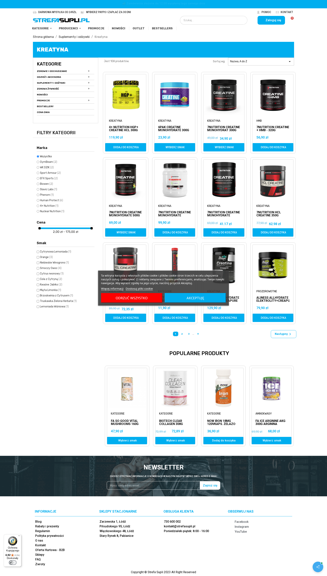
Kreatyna (115, 120)
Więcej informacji (112, 288)
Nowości (42, 94)
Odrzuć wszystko (132, 297)
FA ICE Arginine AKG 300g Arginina (270, 422)
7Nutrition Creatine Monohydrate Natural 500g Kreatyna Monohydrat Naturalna (223, 214)
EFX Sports (49, 178)
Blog (38, 521)
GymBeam (48, 162)
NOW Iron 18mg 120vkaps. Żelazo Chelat (221, 424)
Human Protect (51, 200)
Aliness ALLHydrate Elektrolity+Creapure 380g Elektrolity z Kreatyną (273, 299)
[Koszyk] (290, 20)
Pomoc (266, 12)
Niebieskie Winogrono (54, 262)
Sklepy (39, 555)
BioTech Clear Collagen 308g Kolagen (171, 424)
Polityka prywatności (49, 536)
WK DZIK (47, 167)
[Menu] (19, 536)
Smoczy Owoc (51, 268)
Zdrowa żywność (48, 88)
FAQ (38, 559)
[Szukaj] (242, 20)
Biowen (46, 184)
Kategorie (49, 64)
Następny (283, 334)
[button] (125, 147)
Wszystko (46, 156)
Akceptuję (195, 297)
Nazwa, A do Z (261, 61)
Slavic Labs (48, 189)
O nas (39, 540)
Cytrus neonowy (52, 273)
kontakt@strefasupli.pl (179, 526)
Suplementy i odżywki (51, 83)
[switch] (12, 562)
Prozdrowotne (266, 291)
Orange (46, 257)
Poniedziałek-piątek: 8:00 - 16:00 (186, 531)
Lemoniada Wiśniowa (54, 306)
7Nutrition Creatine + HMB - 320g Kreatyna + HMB (272, 129)
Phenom (47, 194)
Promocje (43, 100)
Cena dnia (43, 112)
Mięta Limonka (50, 290)
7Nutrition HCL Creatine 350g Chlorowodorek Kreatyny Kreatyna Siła (272, 214)
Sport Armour (50, 173)
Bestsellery (45, 106)
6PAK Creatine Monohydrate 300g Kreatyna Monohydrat (173, 129)
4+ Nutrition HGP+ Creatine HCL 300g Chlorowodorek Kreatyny (123, 129)
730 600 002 (172, 521)
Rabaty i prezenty (47, 526)
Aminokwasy (263, 413)
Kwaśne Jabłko (51, 284)
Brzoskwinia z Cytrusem (56, 295)
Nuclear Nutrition (52, 211)
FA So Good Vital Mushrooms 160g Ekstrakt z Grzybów (125, 425)
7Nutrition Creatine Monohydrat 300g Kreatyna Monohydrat (223, 129)
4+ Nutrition (49, 205)
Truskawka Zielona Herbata (58, 301)
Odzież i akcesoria (49, 77)
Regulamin (42, 531)
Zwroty (40, 564)
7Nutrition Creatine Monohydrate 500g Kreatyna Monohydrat (125, 214)
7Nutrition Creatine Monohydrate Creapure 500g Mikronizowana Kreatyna (174, 214)
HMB (259, 120)
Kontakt (287, 12)
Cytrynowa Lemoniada (55, 251)
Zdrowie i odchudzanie (52, 71)
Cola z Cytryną (51, 279)
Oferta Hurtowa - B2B (50, 550)
